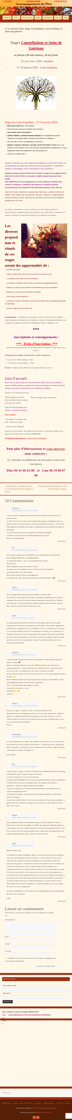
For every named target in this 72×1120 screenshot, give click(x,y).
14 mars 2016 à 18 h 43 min (22, 845)
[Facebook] (34, 1117)
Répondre (62, 541)
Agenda (38, 1103)
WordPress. (48, 1112)
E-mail (7, 944)
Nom (7, 937)
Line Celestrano (26, 1103)
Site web (8, 951)
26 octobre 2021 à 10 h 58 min (24, 766)
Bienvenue (6, 1103)
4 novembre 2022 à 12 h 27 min (24, 737)
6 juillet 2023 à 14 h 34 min (23, 618)
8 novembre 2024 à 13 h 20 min (24, 590)
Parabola (39, 1112)
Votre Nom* (7, 993)
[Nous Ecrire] (37, 1117)
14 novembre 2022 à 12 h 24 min (25, 706)
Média (67, 1103)
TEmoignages (49, 1103)
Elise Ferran (37, 1108)
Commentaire (10, 920)
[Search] (67, 1093)
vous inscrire (55, 448)
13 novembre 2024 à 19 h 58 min (25, 510)
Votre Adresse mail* (9, 985)
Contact (59, 1103)
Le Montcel (13, 397)
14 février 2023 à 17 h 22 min (23, 654)
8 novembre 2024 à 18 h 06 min (24, 550)
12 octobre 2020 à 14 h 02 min (24, 817)
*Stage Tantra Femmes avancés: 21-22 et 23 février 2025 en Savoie (52, 487)
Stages (15, 1103)
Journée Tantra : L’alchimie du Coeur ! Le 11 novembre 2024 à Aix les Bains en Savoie (19, 489)
